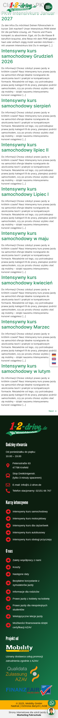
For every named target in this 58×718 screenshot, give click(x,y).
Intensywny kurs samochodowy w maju (25, 235)
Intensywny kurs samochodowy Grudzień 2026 (27, 56)
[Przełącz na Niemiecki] (54, 355)
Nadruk (15, 706)
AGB (44, 706)
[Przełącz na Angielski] (54, 359)
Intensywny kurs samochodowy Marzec (25, 324)
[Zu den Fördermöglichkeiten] (22, 674)
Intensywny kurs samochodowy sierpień (26, 103)
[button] (48, 7)
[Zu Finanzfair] (29, 690)
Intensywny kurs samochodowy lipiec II (25, 147)
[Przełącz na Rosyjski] (54, 363)
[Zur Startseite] (29, 429)
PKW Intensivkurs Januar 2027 (28, 15)
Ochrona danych (30, 706)
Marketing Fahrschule (29, 715)
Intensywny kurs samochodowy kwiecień (27, 280)
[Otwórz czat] (51, 711)
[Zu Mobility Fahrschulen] (28, 648)
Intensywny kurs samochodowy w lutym (25, 368)
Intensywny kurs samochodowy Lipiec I (25, 191)
